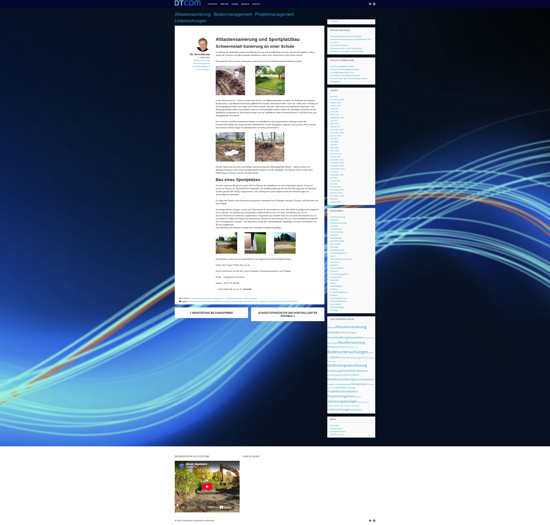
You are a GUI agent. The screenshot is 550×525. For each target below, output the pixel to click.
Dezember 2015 (337, 159)
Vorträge (334, 310)
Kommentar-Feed (337, 431)
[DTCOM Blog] (188, 5)
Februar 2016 (335, 153)
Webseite (245, 4)
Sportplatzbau (291, 301)
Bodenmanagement (233, 14)
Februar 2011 (335, 186)
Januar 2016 (335, 156)
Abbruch (331, 327)
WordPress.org (336, 434)
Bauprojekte (355, 337)
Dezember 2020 (337, 99)
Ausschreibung (336, 232)
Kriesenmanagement (339, 274)
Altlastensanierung (193, 14)
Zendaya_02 (335, 66)
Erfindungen (356, 357)
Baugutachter (336, 238)
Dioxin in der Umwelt (338, 45)
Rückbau (334, 295)
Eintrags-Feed (336, 428)
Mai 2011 (334, 183)
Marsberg (371, 384)
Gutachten (334, 262)
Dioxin (332, 256)
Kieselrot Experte (334, 375)
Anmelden (334, 425)
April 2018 (334, 111)
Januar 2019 (335, 105)
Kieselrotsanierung (340, 379)
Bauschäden (349, 66)
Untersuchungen (191, 20)
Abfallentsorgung (337, 217)
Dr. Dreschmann (336, 78)
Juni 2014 (334, 171)
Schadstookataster (363, 402)
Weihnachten (356, 409)
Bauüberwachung (221, 301)
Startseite (212, 4)
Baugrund (334, 235)
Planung (280, 301)
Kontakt (256, 4)
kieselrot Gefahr (351, 374)
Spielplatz (330, 406)
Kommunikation (336, 268)
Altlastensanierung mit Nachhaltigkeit (346, 36)
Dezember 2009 (337, 195)
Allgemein (334, 220)
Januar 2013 (335, 180)
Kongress (334, 271)
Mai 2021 (334, 96)
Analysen (209, 301)
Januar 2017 (335, 126)
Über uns (224, 4)
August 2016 (335, 135)
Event (364, 357)
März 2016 (334, 150)
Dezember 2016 (337, 129)
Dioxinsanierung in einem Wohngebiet (346, 48)
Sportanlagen (339, 406)
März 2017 (334, 123)
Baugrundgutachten (346, 72)
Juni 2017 (334, 120)
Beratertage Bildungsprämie (211, 312)
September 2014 (337, 168)
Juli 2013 (334, 177)
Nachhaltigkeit (336, 286)
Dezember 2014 (337, 165)
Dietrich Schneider (338, 69)
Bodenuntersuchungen (257, 301)
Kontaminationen (343, 384)
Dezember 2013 (337, 174)
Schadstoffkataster (338, 301)
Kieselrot (334, 265)
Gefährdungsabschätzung (341, 259)
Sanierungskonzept (338, 298)
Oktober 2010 (336, 192)
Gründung (272, 301)
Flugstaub (370, 358)
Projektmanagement (274, 14)
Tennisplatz (356, 406)
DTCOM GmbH (345, 357)
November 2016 (337, 132)
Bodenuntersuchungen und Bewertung (346, 51)
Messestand (331, 388)
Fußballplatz (331, 361)
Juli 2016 (334, 138)
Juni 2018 (334, 108)
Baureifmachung (337, 241)
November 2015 (337, 162)
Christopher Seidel (338, 75)
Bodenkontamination (351, 347)
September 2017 (337, 117)
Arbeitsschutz (336, 229)
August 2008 (335, 202)
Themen (234, 4)
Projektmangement (341, 396)
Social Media (335, 304)
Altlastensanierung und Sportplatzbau (258, 39)
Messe (333, 283)
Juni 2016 (334, 141)
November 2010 (337, 189)
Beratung (334, 247)
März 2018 (334, 114)
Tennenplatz (348, 406)
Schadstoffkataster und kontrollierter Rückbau (287, 314)
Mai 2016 (334, 144)
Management (335, 277)
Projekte (334, 289)
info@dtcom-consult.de (234, 277)
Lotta (332, 72)
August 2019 (335, 102)
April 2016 (334, 147)
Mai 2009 (334, 199)
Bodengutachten (337, 250)
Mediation (334, 280)
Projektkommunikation (342, 391)
